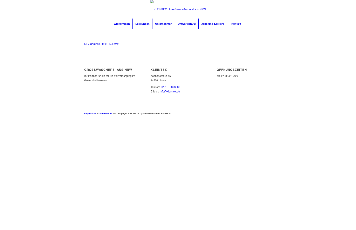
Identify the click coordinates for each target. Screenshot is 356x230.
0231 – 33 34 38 (170, 87)
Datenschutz (105, 113)
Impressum (90, 113)
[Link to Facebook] (269, 113)
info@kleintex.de (170, 91)
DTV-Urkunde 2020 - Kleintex (101, 44)
